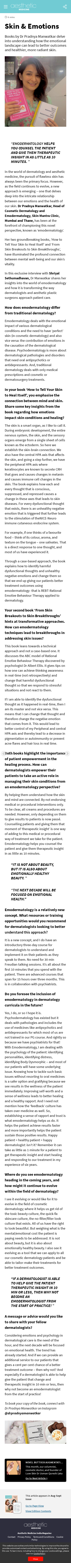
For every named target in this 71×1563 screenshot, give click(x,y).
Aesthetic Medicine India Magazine (34, 1533)
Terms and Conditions (43, 1536)
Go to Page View (35, 1506)
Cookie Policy (39, 1553)
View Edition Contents (38, 1511)
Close (35, 1559)
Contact (11, 1536)
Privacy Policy (24, 1536)
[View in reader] (11, 1512)
